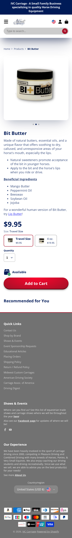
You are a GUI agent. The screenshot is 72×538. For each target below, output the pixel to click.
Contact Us (10, 330)
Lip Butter (15, 214)
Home (7, 48)
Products (19, 48)
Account (60, 22)
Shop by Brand (12, 335)
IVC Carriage (29, 531)
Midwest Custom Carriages (19, 372)
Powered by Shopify (48, 531)
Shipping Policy (12, 362)
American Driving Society (18, 377)
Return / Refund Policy (16, 367)
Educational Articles (15, 351)
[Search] (65, 31)
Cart (66, 22)
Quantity (9, 250)
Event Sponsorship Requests (20, 346)
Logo (19, 21)
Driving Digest (12, 388)
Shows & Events (13, 341)
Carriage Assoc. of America (19, 383)
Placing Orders (12, 356)
